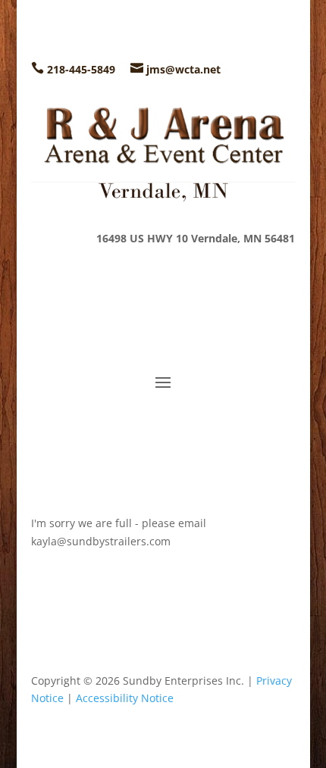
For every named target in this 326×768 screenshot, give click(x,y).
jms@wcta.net (183, 69)
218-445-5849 (81, 69)
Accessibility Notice (125, 698)
